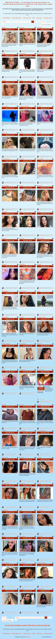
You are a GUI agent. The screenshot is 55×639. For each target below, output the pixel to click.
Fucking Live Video (27, 17)
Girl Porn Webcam (6, 17)
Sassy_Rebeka (5, 106)
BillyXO (3, 536)
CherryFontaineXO (5, 483)
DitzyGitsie (21, 317)
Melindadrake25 (5, 291)
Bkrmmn (21, 80)
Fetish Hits (28, 636)
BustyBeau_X (22, 483)
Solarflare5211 (22, 369)
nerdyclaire (39, 457)
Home (43, 22)
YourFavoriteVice (40, 588)
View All (4, 21)
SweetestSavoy (22, 562)
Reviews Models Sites (16, 17)
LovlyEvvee (21, 588)
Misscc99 (4, 404)
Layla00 (3, 369)
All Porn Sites (39, 17)
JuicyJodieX (39, 27)
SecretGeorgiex (40, 159)
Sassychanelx (22, 430)
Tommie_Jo (4, 27)
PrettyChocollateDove (41, 430)
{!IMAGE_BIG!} (40, 391)
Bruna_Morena (5, 457)
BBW (34, 17)
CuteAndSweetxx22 (6, 159)
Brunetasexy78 (22, 291)
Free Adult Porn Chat (48, 17)
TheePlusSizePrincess (41, 562)
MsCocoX (39, 404)
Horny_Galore (22, 536)
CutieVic (38, 291)
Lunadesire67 (39, 536)
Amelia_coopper (40, 238)
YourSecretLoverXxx (41, 317)
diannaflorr (39, 106)
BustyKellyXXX (22, 343)
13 (35, 21)
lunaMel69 (4, 430)
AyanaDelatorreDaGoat (24, 106)
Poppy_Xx (39, 483)
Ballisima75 (39, 53)
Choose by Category (46, 24)
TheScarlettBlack (5, 185)
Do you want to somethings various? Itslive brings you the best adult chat (27, 625)
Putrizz (20, 211)
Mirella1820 (39, 343)
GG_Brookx (21, 457)
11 (30, 21)
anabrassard (4, 211)
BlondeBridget (22, 264)
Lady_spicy (21, 238)
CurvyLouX (4, 238)
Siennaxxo (4, 80)
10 (27, 21)
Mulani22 (3, 53)
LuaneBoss (4, 264)
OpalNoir (3, 588)
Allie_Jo (21, 510)
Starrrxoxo (21, 404)
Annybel (38, 211)
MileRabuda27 (5, 510)
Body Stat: (10, 29)
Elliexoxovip (21, 27)
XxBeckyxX (39, 80)
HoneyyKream (40, 510)
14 (37, 21)
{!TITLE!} (39, 386)
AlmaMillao (39, 264)
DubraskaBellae (5, 317)
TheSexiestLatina (40, 369)
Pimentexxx (21, 159)
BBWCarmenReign (5, 343)
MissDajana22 (40, 185)
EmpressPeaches (5, 562)
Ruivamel (21, 185)
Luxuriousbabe (22, 53)
